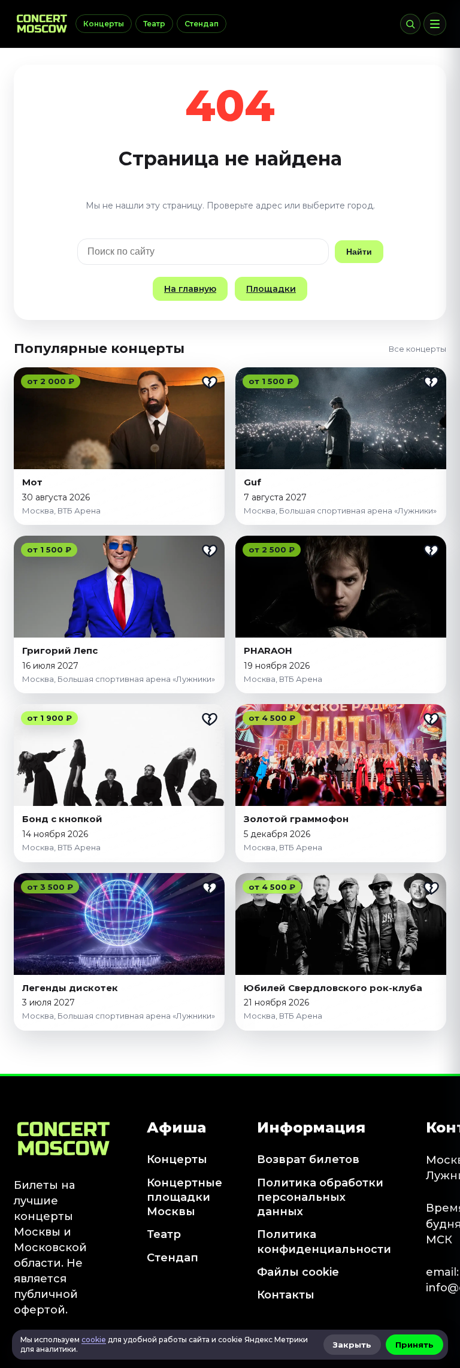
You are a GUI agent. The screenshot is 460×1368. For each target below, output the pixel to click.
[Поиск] (410, 24)
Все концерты (417, 349)
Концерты (103, 23)
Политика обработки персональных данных (320, 1197)
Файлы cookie (298, 1272)
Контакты (285, 1294)
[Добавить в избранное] (209, 382)
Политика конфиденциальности (324, 1241)
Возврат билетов (308, 1159)
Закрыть (352, 1344)
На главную (190, 288)
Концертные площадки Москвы (184, 1197)
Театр (154, 23)
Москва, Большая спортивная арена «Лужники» (340, 510)
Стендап (201, 23)
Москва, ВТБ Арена (61, 510)
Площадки (271, 288)
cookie (93, 1339)
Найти (359, 251)
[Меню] (434, 24)
